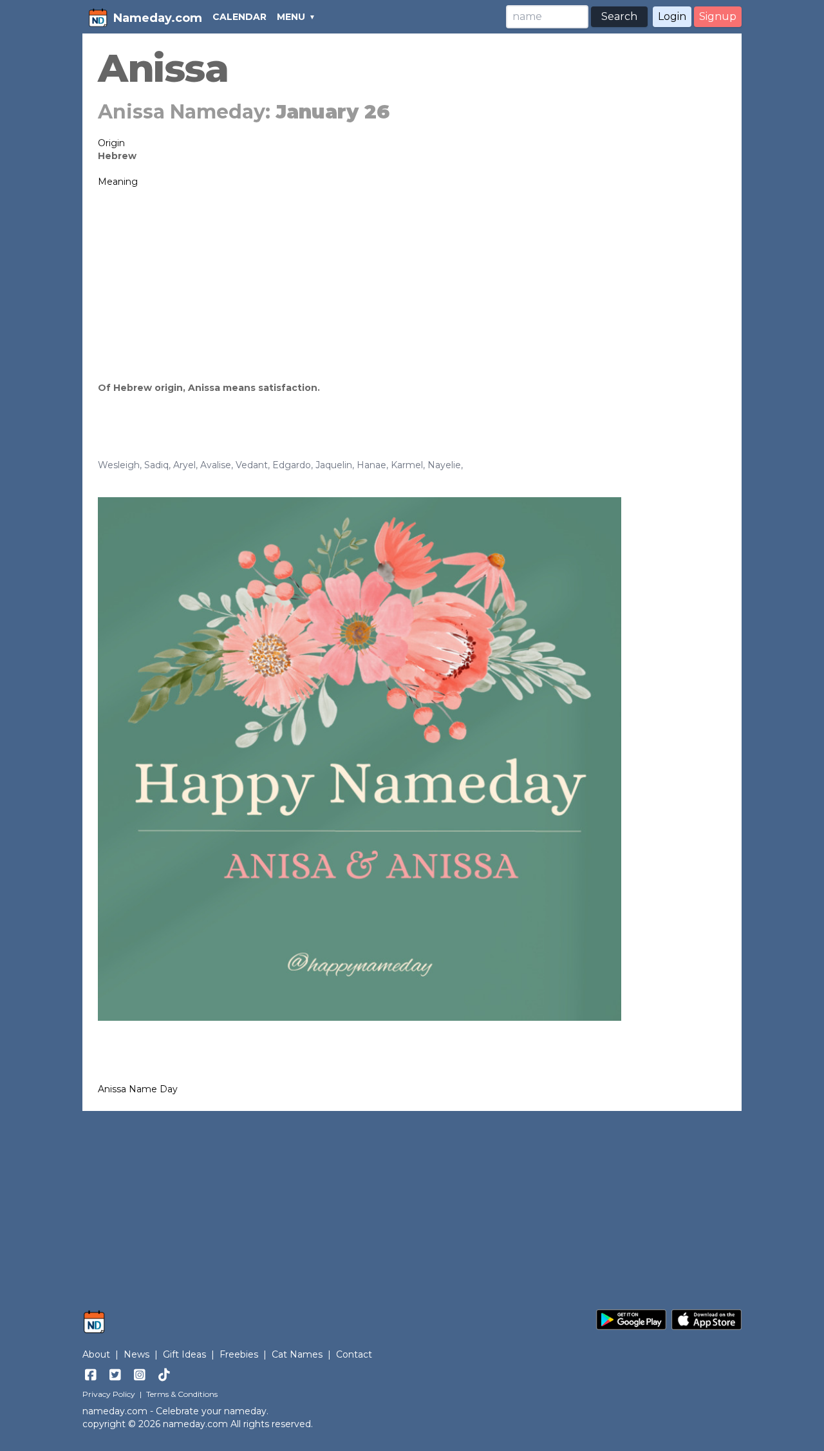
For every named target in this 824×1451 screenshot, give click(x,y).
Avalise (215, 465)
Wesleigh (119, 465)
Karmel (407, 465)
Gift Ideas (184, 1354)
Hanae (371, 465)
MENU (291, 17)
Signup (717, 16)
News (136, 1354)
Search (619, 16)
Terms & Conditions (182, 1394)
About (96, 1354)
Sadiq (156, 465)
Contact (354, 1354)
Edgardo (291, 465)
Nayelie (444, 465)
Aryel (184, 465)
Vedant (252, 465)
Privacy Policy (108, 1394)
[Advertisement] (412, 284)
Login (672, 16)
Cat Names (297, 1354)
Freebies (239, 1354)
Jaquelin (333, 465)
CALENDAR (239, 17)
